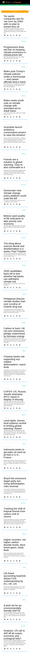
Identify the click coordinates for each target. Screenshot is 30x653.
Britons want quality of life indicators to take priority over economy (14, 219)
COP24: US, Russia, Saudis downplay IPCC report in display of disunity (15, 395)
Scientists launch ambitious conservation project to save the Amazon (15, 131)
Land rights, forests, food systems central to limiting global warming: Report (15, 424)
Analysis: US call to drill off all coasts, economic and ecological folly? (14, 634)
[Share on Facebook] (5, 35)
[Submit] (28, 16)
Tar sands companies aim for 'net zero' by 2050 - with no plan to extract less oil (14, 21)
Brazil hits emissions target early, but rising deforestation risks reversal (15, 482)
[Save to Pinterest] (17, 35)
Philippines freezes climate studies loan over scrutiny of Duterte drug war (14, 302)
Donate (15, 11)
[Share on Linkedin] (11, 35)
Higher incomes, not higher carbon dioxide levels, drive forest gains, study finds (15, 545)
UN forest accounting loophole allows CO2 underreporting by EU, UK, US (15, 578)
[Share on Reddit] (20, 35)
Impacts (24, 414)
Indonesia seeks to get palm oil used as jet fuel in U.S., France (15, 453)
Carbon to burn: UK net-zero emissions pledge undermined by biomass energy (14, 332)
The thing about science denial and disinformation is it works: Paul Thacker (15, 247)
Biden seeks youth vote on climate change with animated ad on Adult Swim (14, 105)
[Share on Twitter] (8, 35)
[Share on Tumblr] (14, 35)
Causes (24, 567)
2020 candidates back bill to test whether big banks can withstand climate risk (14, 276)
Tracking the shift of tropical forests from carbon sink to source (14, 512)
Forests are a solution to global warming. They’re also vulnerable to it (14, 163)
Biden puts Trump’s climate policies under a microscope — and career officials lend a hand (14, 76)
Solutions (24, 41)
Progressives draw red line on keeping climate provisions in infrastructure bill (15, 51)
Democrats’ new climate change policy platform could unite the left (15, 194)
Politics (24, 210)
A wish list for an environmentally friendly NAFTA (12, 608)
